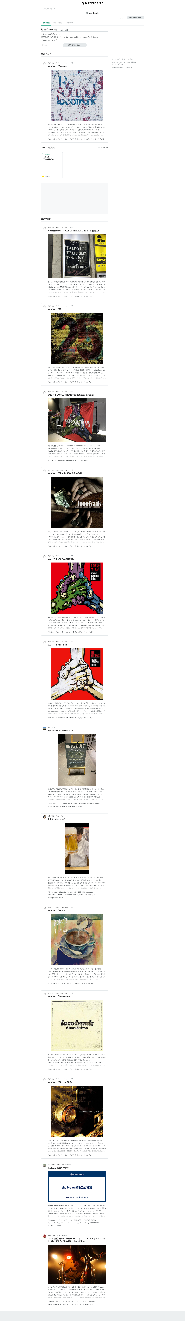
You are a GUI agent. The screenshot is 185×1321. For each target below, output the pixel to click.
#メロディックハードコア (65, 139)
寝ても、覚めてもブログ (55, 1235)
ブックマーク (46, 154)
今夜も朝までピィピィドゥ (55, 816)
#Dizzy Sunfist (77, 806)
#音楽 (50, 803)
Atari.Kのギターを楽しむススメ (57, 1165)
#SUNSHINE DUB (69, 895)
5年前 (71, 993)
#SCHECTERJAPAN (54, 1225)
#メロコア (80, 1301)
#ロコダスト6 (52, 460)
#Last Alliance (61, 1223)
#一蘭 (61, 897)
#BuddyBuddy (53, 897)
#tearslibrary (84, 1223)
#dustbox (61, 460)
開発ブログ (134, 62)
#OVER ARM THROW (63, 806)
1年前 (71, 63)
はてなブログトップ (117, 64)
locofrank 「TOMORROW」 (48, 158)
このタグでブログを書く (136, 18)
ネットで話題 (57, 23)
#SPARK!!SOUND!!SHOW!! (69, 803)
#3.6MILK (98, 803)
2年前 (71, 306)
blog (49, 727)
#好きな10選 (60, 1301)
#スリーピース (90, 1301)
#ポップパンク (91, 139)
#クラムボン (79, 1304)
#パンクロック (80, 139)
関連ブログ (69, 23)
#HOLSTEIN (78, 1220)
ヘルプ (128, 62)
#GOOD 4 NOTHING (86, 803)
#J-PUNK (101, 139)
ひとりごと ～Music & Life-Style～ (58, 63)
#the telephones (73, 1223)
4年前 (53, 727)
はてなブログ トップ (49, 9)
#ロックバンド (71, 1301)
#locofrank (51, 139)
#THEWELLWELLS (90, 1220)
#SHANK (63, 1304)
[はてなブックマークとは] (54, 147)
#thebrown (51, 1220)
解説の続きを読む (74, 45)
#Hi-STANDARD (53, 1304)
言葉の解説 (46, 23)
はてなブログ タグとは (118, 62)
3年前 (71, 641)
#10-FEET (70, 1304)
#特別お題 (51, 1301)
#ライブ (55, 803)
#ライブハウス (53, 892)
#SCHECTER (94, 1223)
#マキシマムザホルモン (64, 1220)
